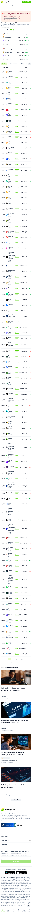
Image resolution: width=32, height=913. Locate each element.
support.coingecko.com (10, 18)
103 (22, 659)
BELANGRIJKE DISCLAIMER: (8, 877)
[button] (16, 800)
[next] (25, 659)
